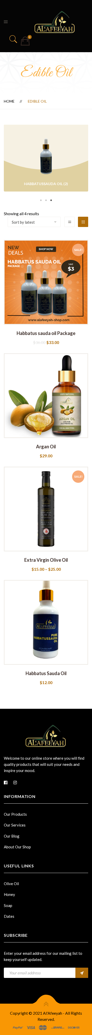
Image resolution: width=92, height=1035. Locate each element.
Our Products (15, 814)
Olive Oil (11, 883)
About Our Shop (17, 847)
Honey (9, 894)
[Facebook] (5, 782)
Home (9, 101)
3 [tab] (51, 200)
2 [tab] (46, 200)
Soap (8, 905)
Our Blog (11, 836)
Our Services (15, 825)
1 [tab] (40, 200)
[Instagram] (15, 782)
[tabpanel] (46, 159)
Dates (9, 916)
